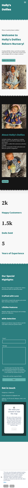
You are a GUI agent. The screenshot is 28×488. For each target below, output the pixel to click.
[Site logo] (7, 17)
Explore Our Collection (8, 60)
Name (4, 338)
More (5, 482)
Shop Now (5, 181)
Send (14, 379)
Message (4, 346)
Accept (14, 429)
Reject (12, 486)
